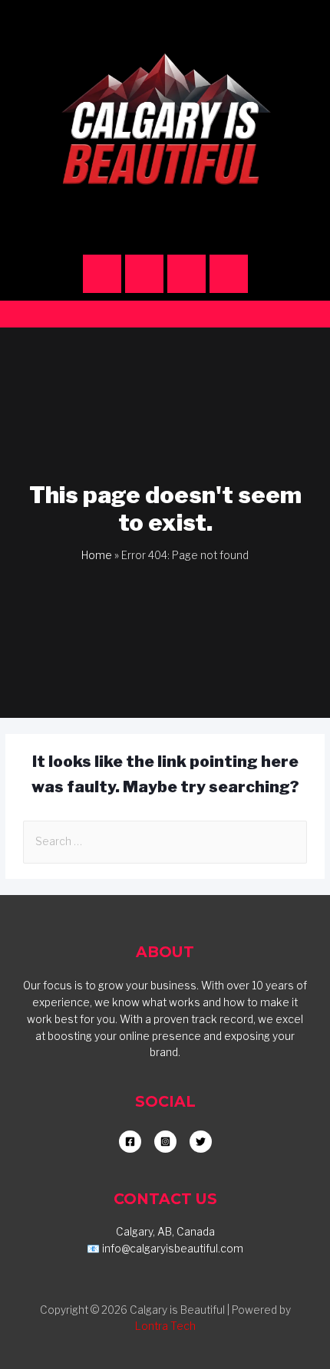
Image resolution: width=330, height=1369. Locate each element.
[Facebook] (144, 274)
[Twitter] (229, 274)
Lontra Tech (165, 1326)
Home (96, 555)
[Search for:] (165, 841)
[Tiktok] (186, 274)
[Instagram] (102, 274)
